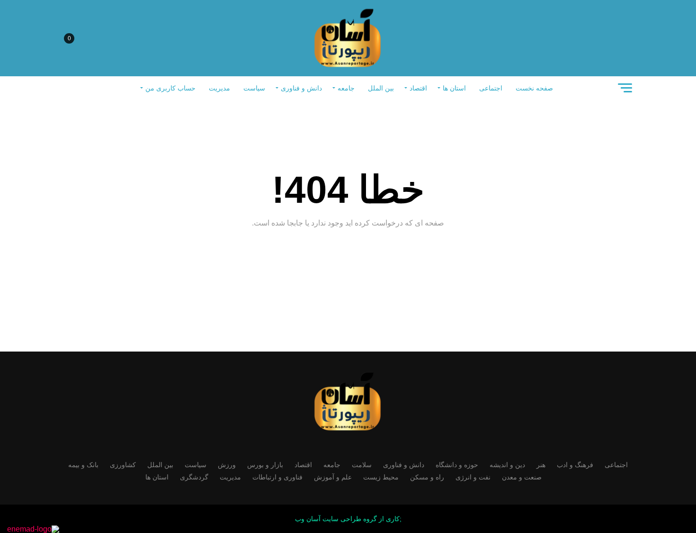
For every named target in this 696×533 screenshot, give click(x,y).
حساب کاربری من (170, 88)
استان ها (454, 88)
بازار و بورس (265, 465)
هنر (540, 465)
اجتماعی (490, 88)
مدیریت (219, 88)
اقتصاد (418, 88)
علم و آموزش (333, 477)
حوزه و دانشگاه (457, 465)
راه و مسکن (427, 477)
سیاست (254, 88)
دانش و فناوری (301, 88)
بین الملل (381, 88)
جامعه (346, 88)
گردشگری (194, 477)
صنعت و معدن (522, 477)
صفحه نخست (534, 88)
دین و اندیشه (507, 465)
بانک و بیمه (83, 465)
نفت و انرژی (473, 477)
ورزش (227, 465)
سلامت (362, 465)
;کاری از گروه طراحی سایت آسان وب (348, 519)
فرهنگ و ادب (575, 465)
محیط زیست (381, 477)
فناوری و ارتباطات (277, 477)
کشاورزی (123, 465)
